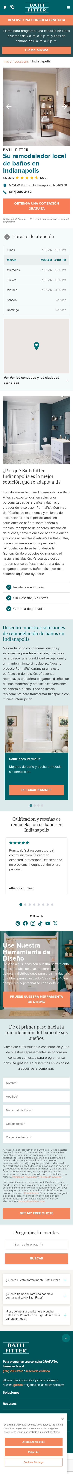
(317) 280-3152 (20, 192)
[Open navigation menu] (68, 7)
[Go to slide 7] (48, 904)
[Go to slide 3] (30, 904)
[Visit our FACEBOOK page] (25, 923)
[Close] (62, 1419)
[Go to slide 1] (21, 904)
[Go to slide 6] (43, 904)
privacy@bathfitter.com (32, 1201)
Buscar (36, 1258)
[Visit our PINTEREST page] (18, 923)
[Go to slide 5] (39, 904)
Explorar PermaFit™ (36, 790)
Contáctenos (31, 1193)
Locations (22, 61)
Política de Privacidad (24, 1176)
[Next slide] (65, 107)
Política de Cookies (50, 1176)
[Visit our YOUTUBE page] (47, 923)
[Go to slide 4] (34, 904)
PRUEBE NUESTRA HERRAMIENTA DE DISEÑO (36, 999)
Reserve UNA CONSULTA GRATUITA (36, 20)
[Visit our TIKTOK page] (40, 923)
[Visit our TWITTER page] (55, 923)
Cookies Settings (34, 1462)
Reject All (33, 1452)
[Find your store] (5, 7)
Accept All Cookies (33, 1441)
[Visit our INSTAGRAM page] (33, 923)
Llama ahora (36, 50)
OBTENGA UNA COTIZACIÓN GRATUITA (36, 206)
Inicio (7, 61)
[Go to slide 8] (52, 904)
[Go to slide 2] (25, 904)
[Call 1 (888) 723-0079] (12, 7)
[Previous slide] (7, 107)
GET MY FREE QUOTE (36, 1213)
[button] (36, 1392)
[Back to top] (66, 1338)
